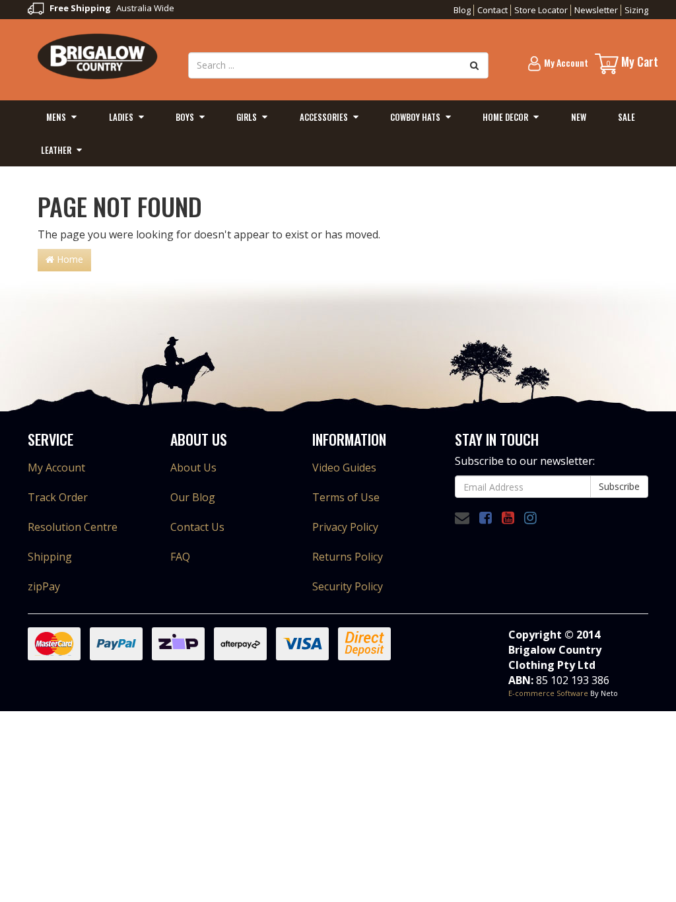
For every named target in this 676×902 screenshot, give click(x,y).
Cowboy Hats (415, 116)
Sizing (636, 10)
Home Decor (505, 116)
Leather (56, 149)
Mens (56, 116)
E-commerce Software (548, 693)
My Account (56, 467)
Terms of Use (346, 497)
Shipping (50, 556)
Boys (185, 116)
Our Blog (192, 497)
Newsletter (596, 10)
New (578, 116)
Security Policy (347, 586)
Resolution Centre (73, 527)
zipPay (44, 586)
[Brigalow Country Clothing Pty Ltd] (98, 55)
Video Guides (344, 467)
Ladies (121, 116)
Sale (626, 116)
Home (68, 259)
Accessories (324, 116)
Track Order (58, 497)
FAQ (180, 556)
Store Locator (541, 10)
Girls (246, 116)
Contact (492, 10)
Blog (462, 10)
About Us (193, 467)
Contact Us (197, 527)
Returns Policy (347, 556)
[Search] (474, 65)
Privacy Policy (345, 527)
